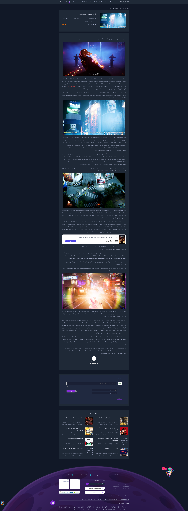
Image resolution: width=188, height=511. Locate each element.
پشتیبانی (83, 2)
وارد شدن (119, 378)
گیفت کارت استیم (116, 486)
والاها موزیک (126, 495)
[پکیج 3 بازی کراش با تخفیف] (2, 503)
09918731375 (124, 499)
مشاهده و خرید (70, 241)
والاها (128, 8)
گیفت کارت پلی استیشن (115, 493)
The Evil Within (71, 86)
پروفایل (74, 2)
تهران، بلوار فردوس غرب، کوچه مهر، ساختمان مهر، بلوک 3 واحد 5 (87, 499)
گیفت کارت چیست (115, 482)
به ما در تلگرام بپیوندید (96, 492)
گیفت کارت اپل (116, 484)
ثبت (87, 483)
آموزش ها (127, 491)
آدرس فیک (117, 480)
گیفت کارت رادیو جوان (115, 495)
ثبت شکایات (126, 484)
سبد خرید (67, 2)
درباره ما (127, 480)
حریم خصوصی (126, 486)
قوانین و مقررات (126, 488)
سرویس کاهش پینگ (115, 488)
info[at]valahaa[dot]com (110, 499)
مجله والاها (124, 8)
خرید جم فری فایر (116, 491)
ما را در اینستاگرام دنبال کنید (95, 488)
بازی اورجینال (92, 2)
